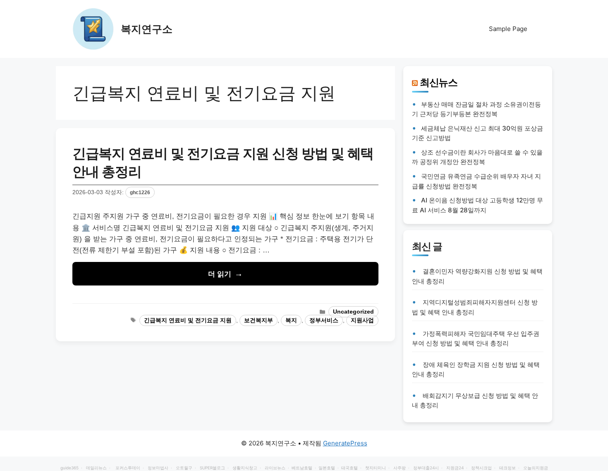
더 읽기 (219, 274)
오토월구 (184, 467)
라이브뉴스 (275, 467)
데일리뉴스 (96, 467)
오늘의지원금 (535, 467)
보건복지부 (258, 320)
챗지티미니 (375, 467)
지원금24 (455, 467)
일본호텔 (326, 467)
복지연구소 (146, 29)
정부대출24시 (426, 467)
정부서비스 (323, 320)
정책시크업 (481, 467)
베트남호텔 (302, 467)
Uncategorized (353, 312)
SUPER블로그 (212, 467)
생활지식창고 (244, 467)
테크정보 (507, 467)
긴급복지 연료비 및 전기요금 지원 (188, 320)
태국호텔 (349, 467)
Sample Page (508, 29)
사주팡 (399, 467)
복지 (291, 320)
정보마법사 (158, 467)
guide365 (69, 467)
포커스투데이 (127, 467)
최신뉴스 (438, 82)
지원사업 (362, 320)
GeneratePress (345, 443)
